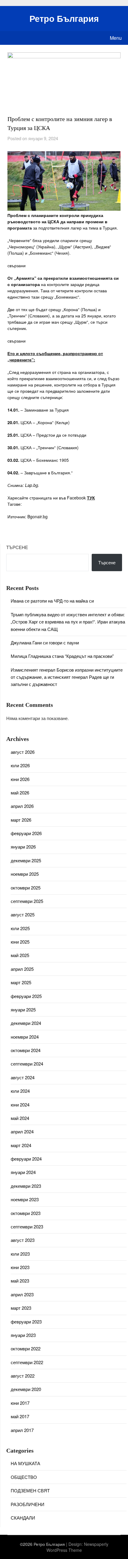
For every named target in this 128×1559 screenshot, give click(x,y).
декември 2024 (26, 1023)
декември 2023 (26, 1186)
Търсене (17, 547)
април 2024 (22, 1131)
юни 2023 (20, 1267)
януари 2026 (23, 846)
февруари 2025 (26, 996)
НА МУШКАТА (25, 1463)
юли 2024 (20, 1091)
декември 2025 (26, 860)
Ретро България (64, 18)
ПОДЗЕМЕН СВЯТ (30, 1490)
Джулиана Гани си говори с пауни (45, 642)
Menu (116, 37)
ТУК (91, 498)
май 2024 (20, 1118)
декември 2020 (26, 1389)
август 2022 (23, 1375)
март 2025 (21, 982)
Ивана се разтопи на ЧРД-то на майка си (52, 600)
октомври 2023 (25, 1213)
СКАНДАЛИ (23, 1517)
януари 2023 (23, 1335)
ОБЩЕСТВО (24, 1477)
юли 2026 (20, 765)
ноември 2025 (25, 874)
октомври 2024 (25, 1050)
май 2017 (20, 1416)
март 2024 (21, 1145)
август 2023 (23, 1240)
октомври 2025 (25, 887)
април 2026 (22, 806)
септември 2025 (27, 901)
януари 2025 (23, 1009)
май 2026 (20, 792)
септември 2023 (27, 1226)
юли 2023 (20, 1254)
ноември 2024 (25, 1037)
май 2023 (20, 1280)
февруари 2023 (26, 1321)
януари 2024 (23, 1172)
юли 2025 (20, 928)
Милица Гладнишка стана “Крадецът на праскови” (62, 656)
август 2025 (23, 914)
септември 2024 (27, 1063)
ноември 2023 (25, 1199)
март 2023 (21, 1308)
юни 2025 (20, 942)
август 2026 (23, 752)
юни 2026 (20, 779)
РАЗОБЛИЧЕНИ (27, 1504)
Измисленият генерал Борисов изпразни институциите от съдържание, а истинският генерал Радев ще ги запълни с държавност (67, 677)
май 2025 (20, 955)
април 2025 (22, 969)
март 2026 (21, 820)
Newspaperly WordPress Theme (77, 1547)
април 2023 (22, 1294)
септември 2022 (27, 1362)
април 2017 (22, 1430)
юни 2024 (20, 1104)
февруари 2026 (26, 833)
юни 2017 (20, 1403)
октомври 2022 (25, 1348)
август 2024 (23, 1077)
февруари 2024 (26, 1159)
